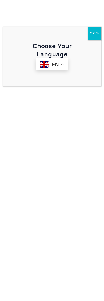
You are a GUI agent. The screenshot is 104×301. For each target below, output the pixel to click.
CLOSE (94, 33)
